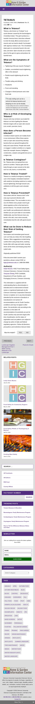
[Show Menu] (3, 8)
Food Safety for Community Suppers (15, 404)
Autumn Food (24, 586)
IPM (25, 612)
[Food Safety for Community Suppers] (18, 393)
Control (15, 593)
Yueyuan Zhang (9, 273)
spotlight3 (9, 641)
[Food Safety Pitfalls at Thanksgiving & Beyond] (18, 417)
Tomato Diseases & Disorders (13, 508)
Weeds (7, 649)
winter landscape (11, 656)
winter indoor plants (12, 652)
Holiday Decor (10, 608)
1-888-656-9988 (16, 697)
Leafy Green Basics (10, 380)
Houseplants (9, 612)
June (16, 615)
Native (20, 619)
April (15, 586)
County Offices (8, 486)
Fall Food (8, 601)
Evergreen (17, 597)
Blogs (7, 593)
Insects (19, 612)
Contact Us (18, 699)
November (8, 623)
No (27, 332)
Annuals (7, 586)
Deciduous (24, 593)
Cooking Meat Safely (10, 454)
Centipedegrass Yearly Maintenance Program (17, 517)
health (25, 604)
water (22, 645)
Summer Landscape (22, 641)
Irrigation (8, 615)
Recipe (7, 634)
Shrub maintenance (19, 634)
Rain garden (24, 630)
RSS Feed (7, 482)
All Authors (7, 477)
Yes (20, 332)
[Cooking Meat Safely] (18, 443)
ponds (7, 630)
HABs (28, 601)
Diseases (8, 597)
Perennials (18, 623)
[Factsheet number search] (13, 497)
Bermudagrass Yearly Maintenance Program (17, 512)
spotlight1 (16, 638)
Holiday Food (22, 608)
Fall (25, 597)
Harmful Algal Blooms (13, 604)
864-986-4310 (7, 697)
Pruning (14, 630)
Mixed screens (10, 619)
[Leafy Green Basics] (18, 369)
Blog (23, 590)
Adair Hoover (8, 268)
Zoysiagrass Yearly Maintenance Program (16, 521)
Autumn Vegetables (11, 590)
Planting (8, 626)
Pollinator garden (20, 626)
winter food (16, 649)
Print (10, 25)
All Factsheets (8, 473)
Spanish (7, 638)
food (16, 601)
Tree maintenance (11, 645)
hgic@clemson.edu (10, 262)
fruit (22, 601)
